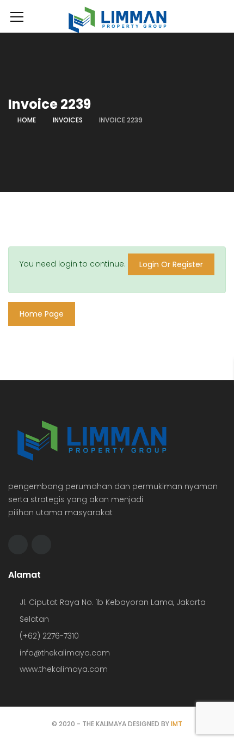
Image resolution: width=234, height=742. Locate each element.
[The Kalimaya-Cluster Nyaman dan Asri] (117, 17)
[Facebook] (18, 544)
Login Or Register (171, 264)
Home (26, 120)
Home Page (42, 313)
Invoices (68, 120)
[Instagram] (41, 544)
